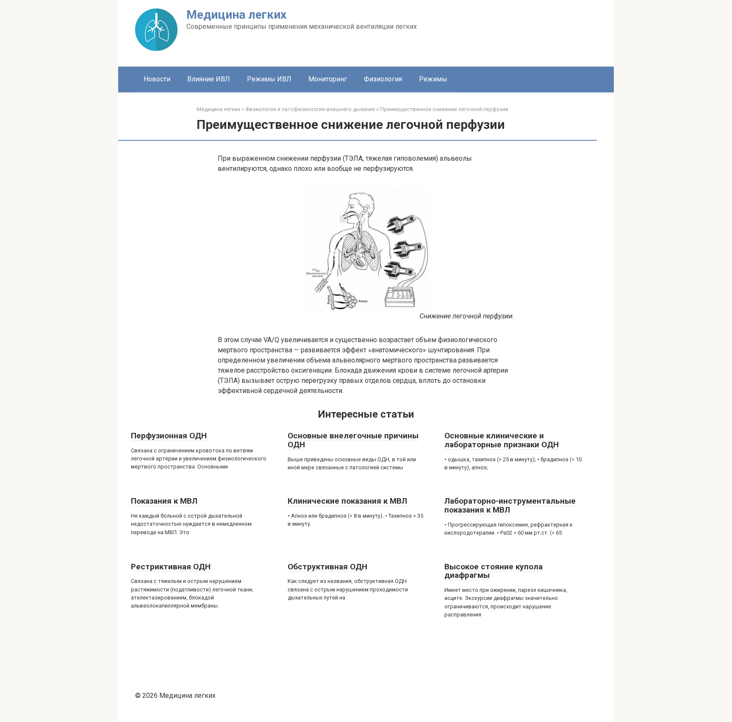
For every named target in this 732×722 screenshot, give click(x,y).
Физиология (383, 79)
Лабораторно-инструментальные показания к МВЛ (510, 505)
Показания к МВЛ (164, 501)
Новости (157, 79)
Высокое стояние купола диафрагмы (493, 571)
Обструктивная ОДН (327, 566)
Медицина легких (236, 15)
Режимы (433, 79)
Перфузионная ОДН (169, 435)
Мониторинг (327, 79)
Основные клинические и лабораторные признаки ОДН (501, 440)
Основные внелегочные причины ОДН (353, 440)
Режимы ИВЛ (269, 79)
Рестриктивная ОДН (171, 566)
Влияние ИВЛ (208, 79)
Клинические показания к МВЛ (347, 501)
